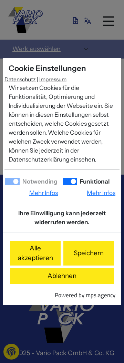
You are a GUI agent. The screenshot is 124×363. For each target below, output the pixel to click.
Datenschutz (20, 79)
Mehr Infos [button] (43, 192)
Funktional (94, 181)
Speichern (89, 253)
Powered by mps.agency (85, 295)
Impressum (52, 79)
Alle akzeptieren (35, 253)
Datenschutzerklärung (39, 159)
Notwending (39, 181)
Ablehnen (62, 276)
